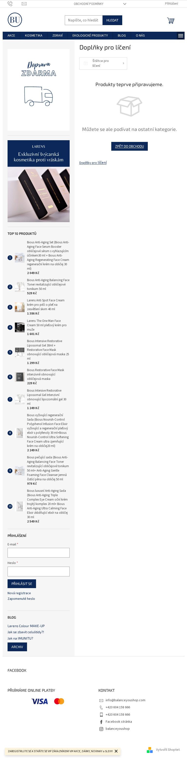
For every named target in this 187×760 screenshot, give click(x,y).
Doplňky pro (93, 162)
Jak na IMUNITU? (20, 638)
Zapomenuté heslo (21, 599)
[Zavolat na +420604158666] (15, 3)
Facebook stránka (119, 721)
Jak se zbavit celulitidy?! (26, 632)
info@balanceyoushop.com (125, 700)
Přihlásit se (21, 584)
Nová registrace (19, 593)
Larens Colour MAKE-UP (26, 626)
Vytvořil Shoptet (168, 750)
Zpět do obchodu (129, 146)
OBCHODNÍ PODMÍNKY (88, 4)
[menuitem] (11, 35)
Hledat (112, 20)
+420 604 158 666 (118, 707)
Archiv (17, 647)
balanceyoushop (118, 728)
